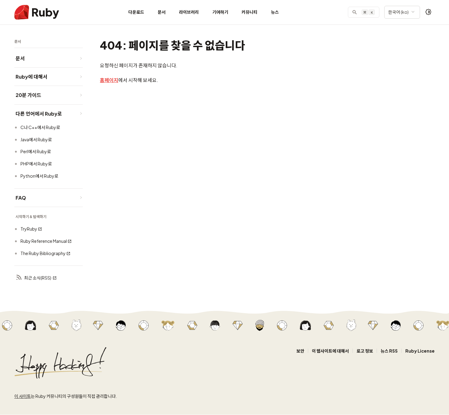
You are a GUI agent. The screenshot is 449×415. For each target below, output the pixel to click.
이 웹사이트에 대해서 (330, 351)
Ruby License (420, 351)
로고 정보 (364, 351)
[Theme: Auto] (428, 12)
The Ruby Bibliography (43, 253)
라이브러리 (189, 12)
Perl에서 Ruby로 (35, 151)
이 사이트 (22, 396)
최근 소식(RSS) (37, 277)
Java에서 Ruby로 (36, 139)
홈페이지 (109, 80)
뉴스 (275, 12)
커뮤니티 (249, 12)
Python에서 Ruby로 (39, 176)
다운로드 (136, 12)
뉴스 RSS (389, 351)
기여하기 (220, 12)
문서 (162, 12)
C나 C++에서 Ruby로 (40, 127)
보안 (300, 351)
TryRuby (28, 229)
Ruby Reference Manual (43, 241)
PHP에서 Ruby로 (36, 163)
